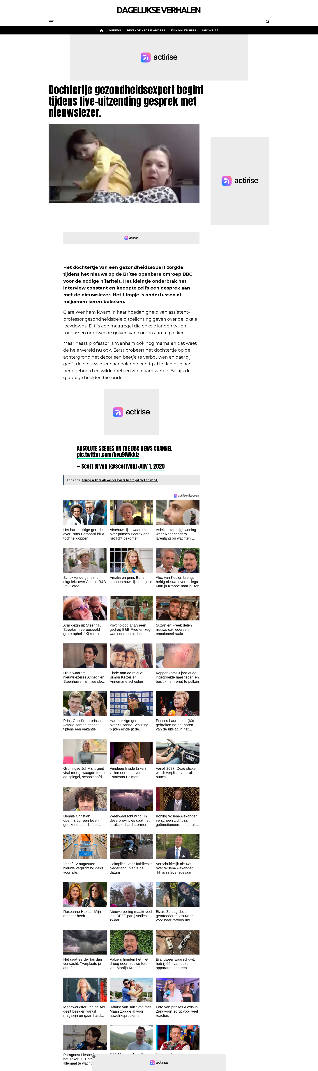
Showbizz (210, 30)
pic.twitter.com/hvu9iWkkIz (108, 454)
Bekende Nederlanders (146, 30)
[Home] (101, 30)
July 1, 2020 (151, 466)
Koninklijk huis (183, 30)
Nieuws (115, 30)
